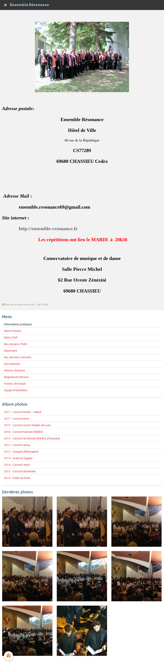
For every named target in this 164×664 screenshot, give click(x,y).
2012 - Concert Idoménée (20, 471)
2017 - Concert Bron (16, 418)
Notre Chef (11, 337)
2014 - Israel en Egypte (18, 458)
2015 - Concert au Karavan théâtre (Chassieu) (32, 438)
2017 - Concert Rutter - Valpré (22, 412)
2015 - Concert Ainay (17, 445)
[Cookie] (8, 655)
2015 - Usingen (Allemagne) (21, 451)
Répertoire (10, 350)
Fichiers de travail (15, 383)
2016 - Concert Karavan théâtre (23, 431)
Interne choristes (14, 370)
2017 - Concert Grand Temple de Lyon (27, 425)
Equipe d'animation (15, 390)
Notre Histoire (12, 330)
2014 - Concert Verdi (17, 464)
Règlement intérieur (16, 377)
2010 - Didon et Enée (17, 478)
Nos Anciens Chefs (15, 344)
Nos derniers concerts (17, 357)
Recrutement (12, 363)
